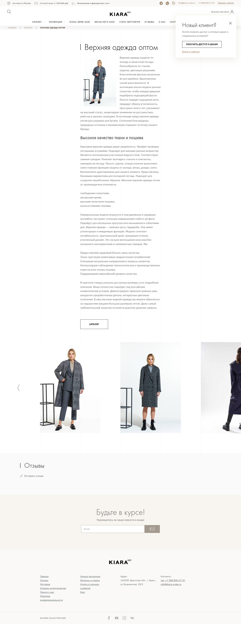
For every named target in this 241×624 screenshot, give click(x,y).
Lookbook (85, 588)
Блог (82, 592)
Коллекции (55, 22)
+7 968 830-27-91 (206, 3)
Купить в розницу (89, 584)
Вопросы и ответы (90, 580)
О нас (162, 22)
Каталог (37, 22)
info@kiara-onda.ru (186, 3)
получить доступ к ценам (202, 44)
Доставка (45, 584)
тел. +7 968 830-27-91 (173, 580)
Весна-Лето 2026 (105, 22)
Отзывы (149, 22)
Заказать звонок (226, 3)
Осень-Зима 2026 (79, 22)
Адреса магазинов (90, 576)
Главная (44, 576)
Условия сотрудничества (53, 588)
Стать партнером (129, 22)
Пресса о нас (47, 592)
